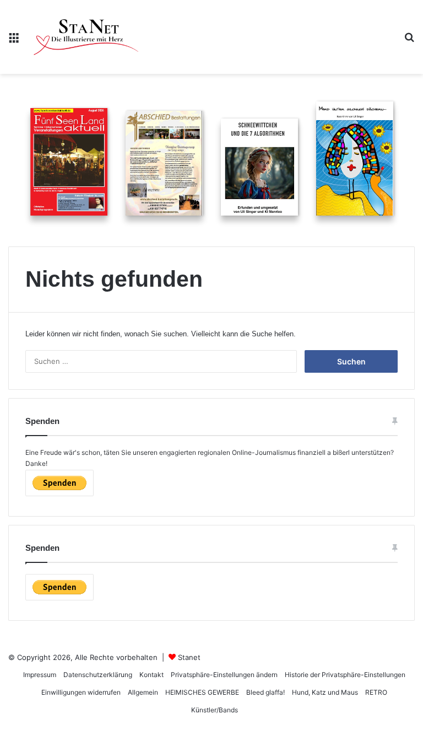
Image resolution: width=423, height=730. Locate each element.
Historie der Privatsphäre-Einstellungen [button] (345, 674)
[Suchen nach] (409, 41)
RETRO (376, 692)
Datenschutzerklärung (97, 674)
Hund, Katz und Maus (325, 692)
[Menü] (13, 41)
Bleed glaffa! (265, 692)
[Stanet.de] (86, 37)
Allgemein (143, 692)
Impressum (39, 674)
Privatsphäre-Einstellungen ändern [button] (224, 674)
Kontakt (151, 674)
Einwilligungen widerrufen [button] (81, 692)
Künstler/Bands (214, 710)
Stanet (189, 657)
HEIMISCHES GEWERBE (202, 692)
